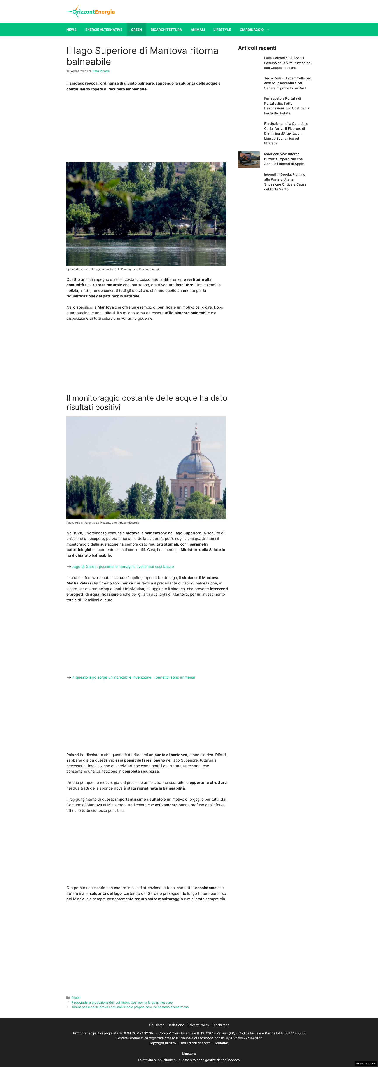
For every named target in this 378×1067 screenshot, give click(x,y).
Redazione (176, 1025)
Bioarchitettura (166, 30)
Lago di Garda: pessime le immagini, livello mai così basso (123, 566)
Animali (198, 30)
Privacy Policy (198, 1025)
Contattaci (221, 1043)
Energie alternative (103, 30)
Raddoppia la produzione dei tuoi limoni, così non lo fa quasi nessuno (122, 1002)
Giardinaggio (252, 30)
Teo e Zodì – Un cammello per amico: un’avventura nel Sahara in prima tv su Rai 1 (287, 83)
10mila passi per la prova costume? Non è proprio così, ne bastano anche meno (130, 1007)
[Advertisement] (148, 128)
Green (136, 30)
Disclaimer (220, 1025)
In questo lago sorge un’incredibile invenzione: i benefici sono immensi (133, 677)
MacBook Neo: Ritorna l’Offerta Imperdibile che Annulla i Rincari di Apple (284, 159)
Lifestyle (222, 30)
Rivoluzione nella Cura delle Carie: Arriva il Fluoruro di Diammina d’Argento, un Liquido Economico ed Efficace (286, 133)
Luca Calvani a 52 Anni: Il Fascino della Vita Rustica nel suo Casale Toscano (287, 63)
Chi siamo (156, 1025)
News (71, 30)
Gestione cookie (366, 1063)
